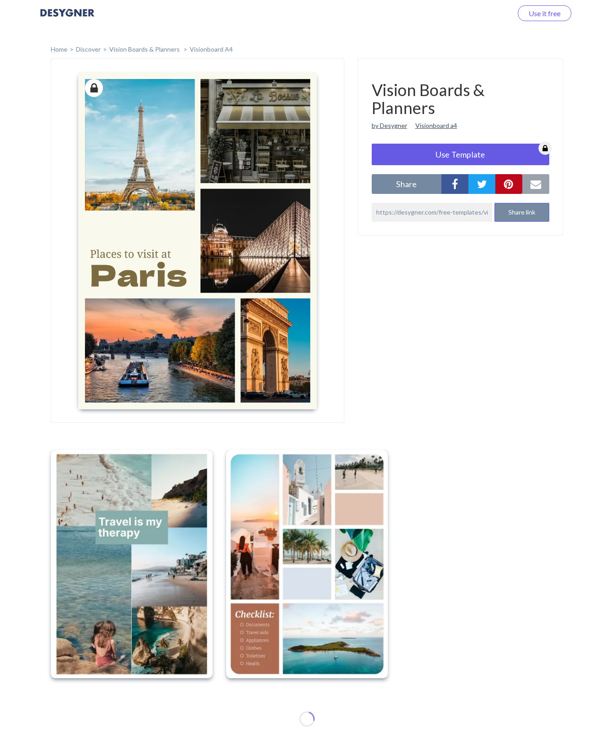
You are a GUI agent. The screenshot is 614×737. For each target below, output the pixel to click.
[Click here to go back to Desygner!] (67, 19)
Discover (88, 49)
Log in (491, 13)
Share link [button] (521, 212)
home (59, 49)
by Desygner (389, 125)
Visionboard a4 (436, 125)
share (406, 184)
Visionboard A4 (211, 49)
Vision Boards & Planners (145, 49)
